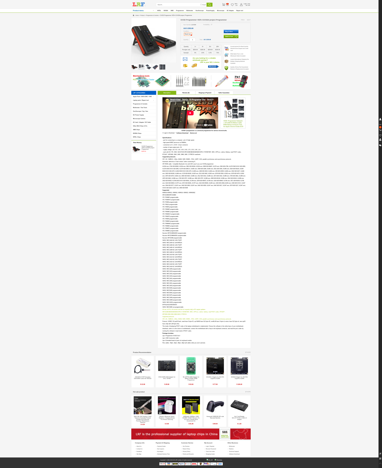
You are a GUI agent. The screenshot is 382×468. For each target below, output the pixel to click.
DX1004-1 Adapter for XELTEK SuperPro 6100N (215, 377)
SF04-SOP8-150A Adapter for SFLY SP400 (166, 377)
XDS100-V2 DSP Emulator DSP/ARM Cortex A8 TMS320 (142, 377)
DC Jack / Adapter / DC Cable (142, 122)
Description (167, 93)
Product (142, 15)
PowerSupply (210, 10)
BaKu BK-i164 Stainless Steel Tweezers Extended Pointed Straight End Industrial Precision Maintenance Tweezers (142, 419)
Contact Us (139, 449)
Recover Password (211, 449)
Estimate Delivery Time (163, 454)
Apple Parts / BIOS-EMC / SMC (142, 96)
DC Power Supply (138, 115)
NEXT (249, 20)
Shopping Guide (210, 454)
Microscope (220, 10)
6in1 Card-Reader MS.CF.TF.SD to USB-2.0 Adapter (239, 418)
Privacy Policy (186, 451)
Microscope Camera (139, 118)
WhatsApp (219, 460)
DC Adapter (230, 10)
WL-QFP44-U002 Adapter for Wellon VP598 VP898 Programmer (191, 378)
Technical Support (234, 451)
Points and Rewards (188, 454)
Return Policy (186, 449)
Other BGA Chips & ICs (140, 126)
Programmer (180, 10)
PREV (243, 20)
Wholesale (212, 66)
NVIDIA (166, 10)
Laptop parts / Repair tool (141, 100)
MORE (249, 352)
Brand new (188, 34)
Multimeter (189, 10)
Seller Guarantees (223, 93)
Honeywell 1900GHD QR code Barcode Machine (215, 417)
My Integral (160, 451)
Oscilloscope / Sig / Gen (140, 111)
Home (137, 15)
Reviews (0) (185, 93)
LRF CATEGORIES (139, 93)
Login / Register (210, 446)
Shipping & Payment (205, 93)
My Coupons (160, 449)
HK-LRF (210, 460)
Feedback (139, 451)
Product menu (138, 10)
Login (245, 3)
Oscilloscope (200, 10)
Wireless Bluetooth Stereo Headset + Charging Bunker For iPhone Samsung (167, 418)
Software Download (234, 454)
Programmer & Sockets (152, 15)
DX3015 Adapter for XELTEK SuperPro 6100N (239, 377)
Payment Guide (161, 446)
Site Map (138, 454)
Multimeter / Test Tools (140, 107)
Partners (231, 449)
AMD (172, 10)
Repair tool (239, 10)
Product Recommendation (142, 352)
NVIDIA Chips (137, 133)
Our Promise (186, 446)
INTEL (159, 10)
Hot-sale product (139, 392)
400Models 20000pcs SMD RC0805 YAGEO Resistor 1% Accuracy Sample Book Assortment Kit (191, 419)
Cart (227, 5)
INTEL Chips (137, 137)
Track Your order (210, 451)
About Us (138, 446)
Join (249, 3)
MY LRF (248, 5)
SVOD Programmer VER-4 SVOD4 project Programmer (148, 147)
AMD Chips (136, 129)
